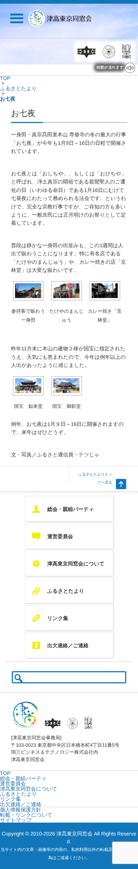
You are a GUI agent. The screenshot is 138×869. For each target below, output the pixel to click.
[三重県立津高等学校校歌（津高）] (125, 51)
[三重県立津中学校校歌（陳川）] (86, 51)
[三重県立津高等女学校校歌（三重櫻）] (108, 51)
